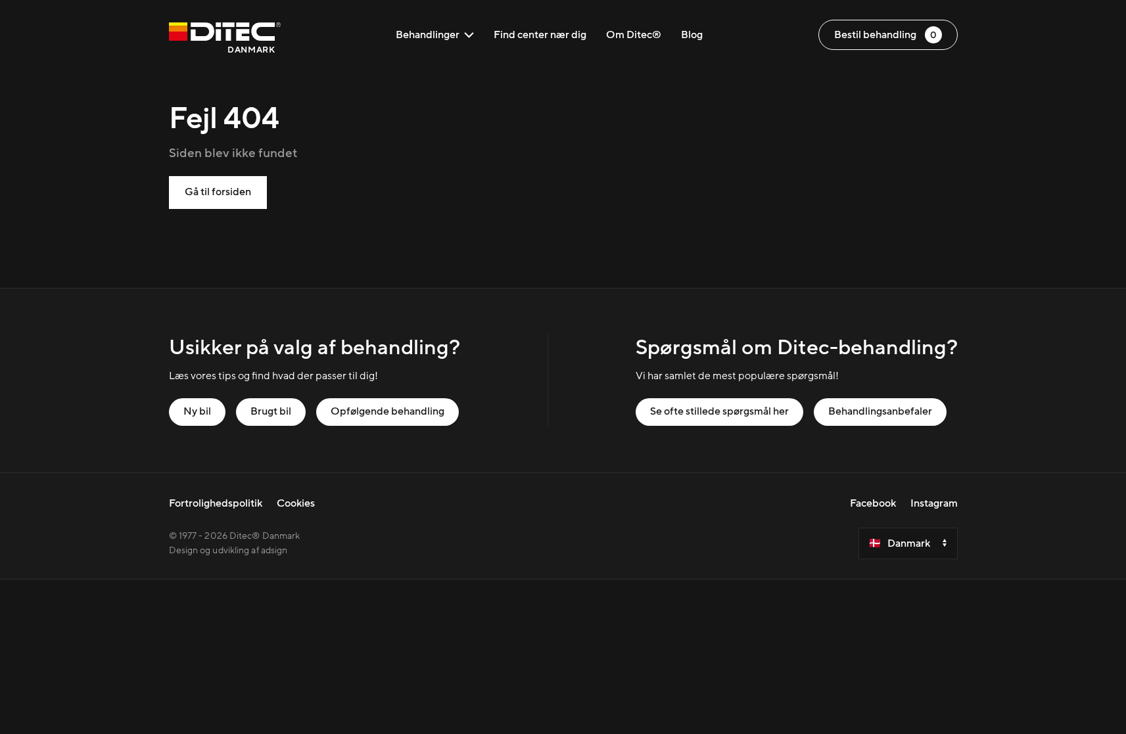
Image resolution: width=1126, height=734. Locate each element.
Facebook (873, 503)
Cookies (296, 503)
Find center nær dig (540, 34)
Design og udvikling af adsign (228, 551)
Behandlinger (427, 34)
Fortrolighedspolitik (215, 503)
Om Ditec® (633, 34)
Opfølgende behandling (387, 411)
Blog (692, 34)
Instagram (934, 503)
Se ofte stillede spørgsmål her (719, 411)
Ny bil (197, 411)
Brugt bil (270, 411)
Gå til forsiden (218, 191)
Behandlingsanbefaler (880, 411)
